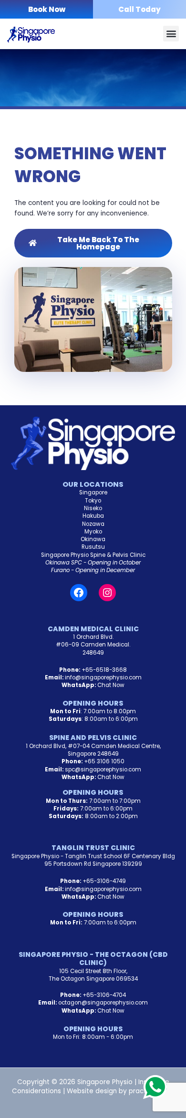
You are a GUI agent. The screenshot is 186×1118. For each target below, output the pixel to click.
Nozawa (93, 524)
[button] (171, 33)
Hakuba (93, 516)
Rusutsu (93, 547)
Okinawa (93, 539)
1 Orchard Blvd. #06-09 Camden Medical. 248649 (93, 644)
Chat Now (110, 685)
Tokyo (93, 500)
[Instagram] (107, 592)
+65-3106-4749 (104, 881)
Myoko (93, 531)
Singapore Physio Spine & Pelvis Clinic (93, 555)
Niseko (93, 508)
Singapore (93, 492)
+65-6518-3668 (104, 670)
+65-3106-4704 (104, 995)
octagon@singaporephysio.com (103, 1002)
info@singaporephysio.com (103, 677)
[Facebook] (78, 592)
